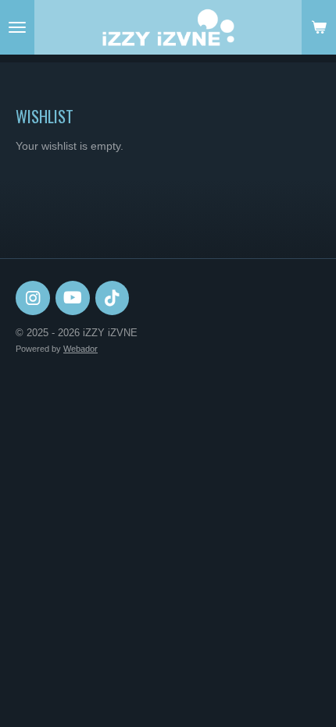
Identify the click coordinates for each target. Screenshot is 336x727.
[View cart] (319, 27)
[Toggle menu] (17, 27)
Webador (80, 348)
